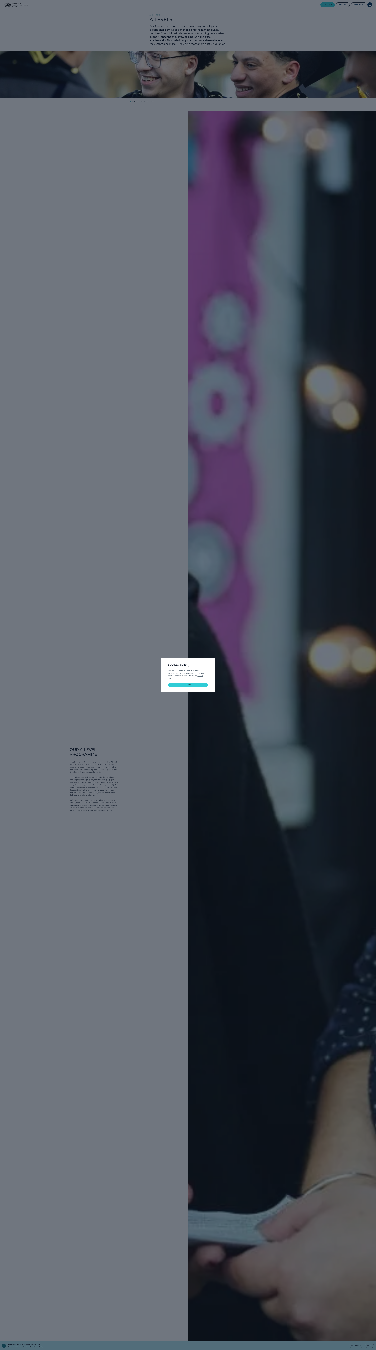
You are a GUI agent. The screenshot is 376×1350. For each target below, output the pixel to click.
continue (188, 684)
